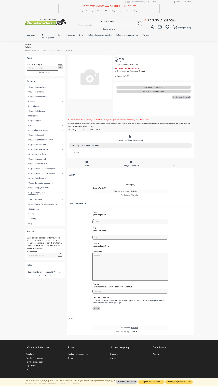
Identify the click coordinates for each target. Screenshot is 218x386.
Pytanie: (100, 244)
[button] (156, 2)
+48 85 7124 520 (159, 20)
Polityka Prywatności (34, 358)
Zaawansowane (109, 29)
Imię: (99, 229)
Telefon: (112, 285)
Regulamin (30, 354)
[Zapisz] (60, 254)
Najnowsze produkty (45, 272)
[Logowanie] (152, 27)
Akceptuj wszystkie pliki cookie (179, 382)
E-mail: (99, 213)
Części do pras (47, 50)
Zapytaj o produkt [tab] (131, 166)
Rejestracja (188, 2)
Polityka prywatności (156, 300)
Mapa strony (31, 366)
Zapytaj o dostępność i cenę (153, 91)
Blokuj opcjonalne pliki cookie (151, 382)
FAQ (27, 370)
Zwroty (113, 358)
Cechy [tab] (86, 166)
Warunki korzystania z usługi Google (106, 303)
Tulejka (69, 50)
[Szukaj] (139, 23)
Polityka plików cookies (36, 362)
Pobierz (156, 354)
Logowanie (176, 2)
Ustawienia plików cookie (126, 382)
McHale (60, 50)
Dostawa (114, 354)
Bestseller (32, 272)
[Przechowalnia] (167, 27)
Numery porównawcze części (130, 140)
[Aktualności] (160, 27)
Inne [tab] (175, 166)
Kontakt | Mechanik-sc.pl (78, 354)
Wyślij (96, 308)
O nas (70, 358)
